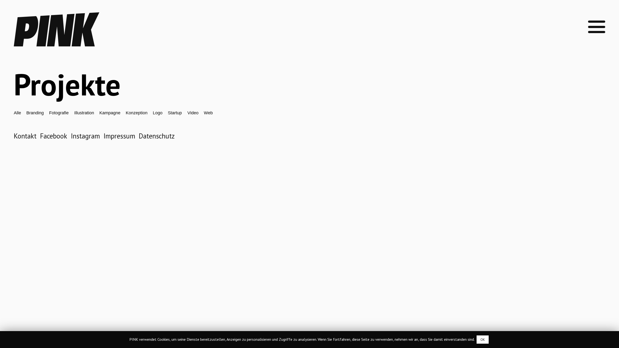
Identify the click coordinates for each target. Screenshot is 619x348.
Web (208, 112)
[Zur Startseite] (57, 43)
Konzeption (136, 112)
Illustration (84, 112)
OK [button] (482, 339)
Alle (17, 112)
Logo (157, 112)
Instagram (85, 135)
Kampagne (109, 112)
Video (193, 112)
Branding (35, 112)
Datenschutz (157, 135)
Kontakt (25, 135)
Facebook (53, 135)
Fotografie (59, 112)
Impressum (119, 135)
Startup (175, 112)
